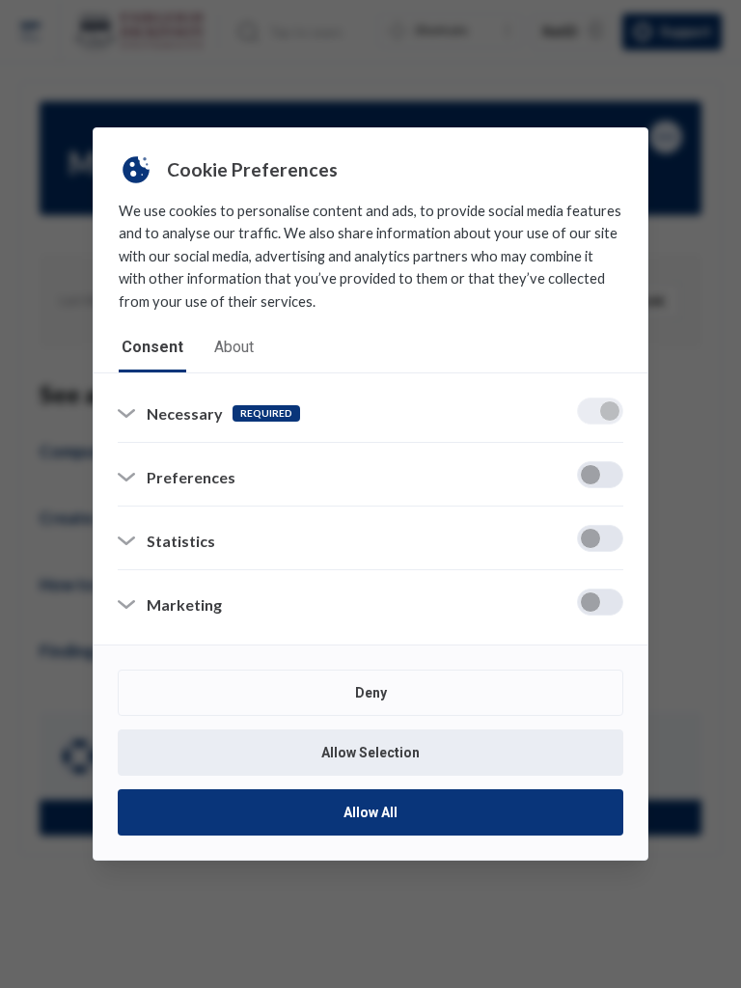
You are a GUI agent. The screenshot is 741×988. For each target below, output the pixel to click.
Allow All (370, 812)
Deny (371, 692)
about (234, 347)
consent (152, 347)
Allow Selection (370, 752)
